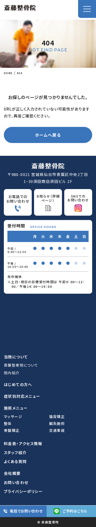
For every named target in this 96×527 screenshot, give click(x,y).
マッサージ (13, 416)
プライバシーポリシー (23, 491)
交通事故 (57, 430)
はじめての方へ (18, 384)
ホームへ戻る (48, 135)
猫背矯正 (57, 416)
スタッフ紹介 (15, 452)
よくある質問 (15, 461)
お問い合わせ (16, 482)
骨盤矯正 (12, 430)
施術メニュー (16, 408)
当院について (16, 356)
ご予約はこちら (75, 510)
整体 (8, 423)
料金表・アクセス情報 (23, 443)
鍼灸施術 (57, 423)
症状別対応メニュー (22, 396)
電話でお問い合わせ (26, 510)
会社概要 (12, 473)
